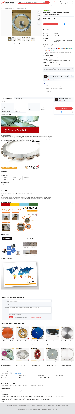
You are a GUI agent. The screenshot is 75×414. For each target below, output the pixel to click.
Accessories (58, 377)
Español (14, 406)
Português (18, 406)
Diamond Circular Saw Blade (21, 8)
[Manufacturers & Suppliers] (7, 2)
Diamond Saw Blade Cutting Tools (32, 399)
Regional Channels (51, 405)
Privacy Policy (55, 409)
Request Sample (63, 26)
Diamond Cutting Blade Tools (19, 399)
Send (11, 317)
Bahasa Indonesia (70, 406)
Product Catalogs (17, 373)
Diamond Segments (59, 375)
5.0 (59, 100)
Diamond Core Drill (41, 375)
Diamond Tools (13, 8)
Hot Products (9, 405)
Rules (73, 6)
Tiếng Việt (64, 406)
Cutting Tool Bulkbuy (45, 399)
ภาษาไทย (56, 406)
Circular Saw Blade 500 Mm (27, 390)
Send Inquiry (50, 24)
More (2, 401)
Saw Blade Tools (49, 396)
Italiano (31, 406)
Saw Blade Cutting (5, 396)
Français (22, 406)
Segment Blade (17, 390)
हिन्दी (53, 406)
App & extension (60, 6)
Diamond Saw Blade (4, 375)
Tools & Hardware (7, 8)
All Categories (5, 6)
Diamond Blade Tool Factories (26, 396)
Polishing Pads (22, 377)
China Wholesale (32, 405)
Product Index (58, 405)
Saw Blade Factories (15, 396)
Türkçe (60, 406)
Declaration (49, 409)
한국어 (47, 406)
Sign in (72, 3)
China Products (14, 405)
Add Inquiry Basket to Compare (21, 43)
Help (53, 6)
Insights (67, 405)
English (10, 406)
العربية (44, 406)
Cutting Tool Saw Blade (58, 396)
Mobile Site (63, 405)
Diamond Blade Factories (38, 396)
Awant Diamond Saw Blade (7, 390)
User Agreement (44, 409)
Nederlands (40, 406)
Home (2, 8)
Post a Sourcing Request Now (35, 317)
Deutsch (35, 406)
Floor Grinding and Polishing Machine (44, 377)
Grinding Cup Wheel (22, 375)
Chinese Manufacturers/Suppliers (23, 405)
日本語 (50, 406)
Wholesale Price (39, 405)
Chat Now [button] (67, 24)
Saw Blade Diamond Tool (6, 399)
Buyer (48, 6)
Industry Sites (45, 405)
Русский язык (27, 406)
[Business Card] (72, 103)
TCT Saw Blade (4, 379)
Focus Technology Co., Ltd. (30, 409)
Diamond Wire (3, 377)
